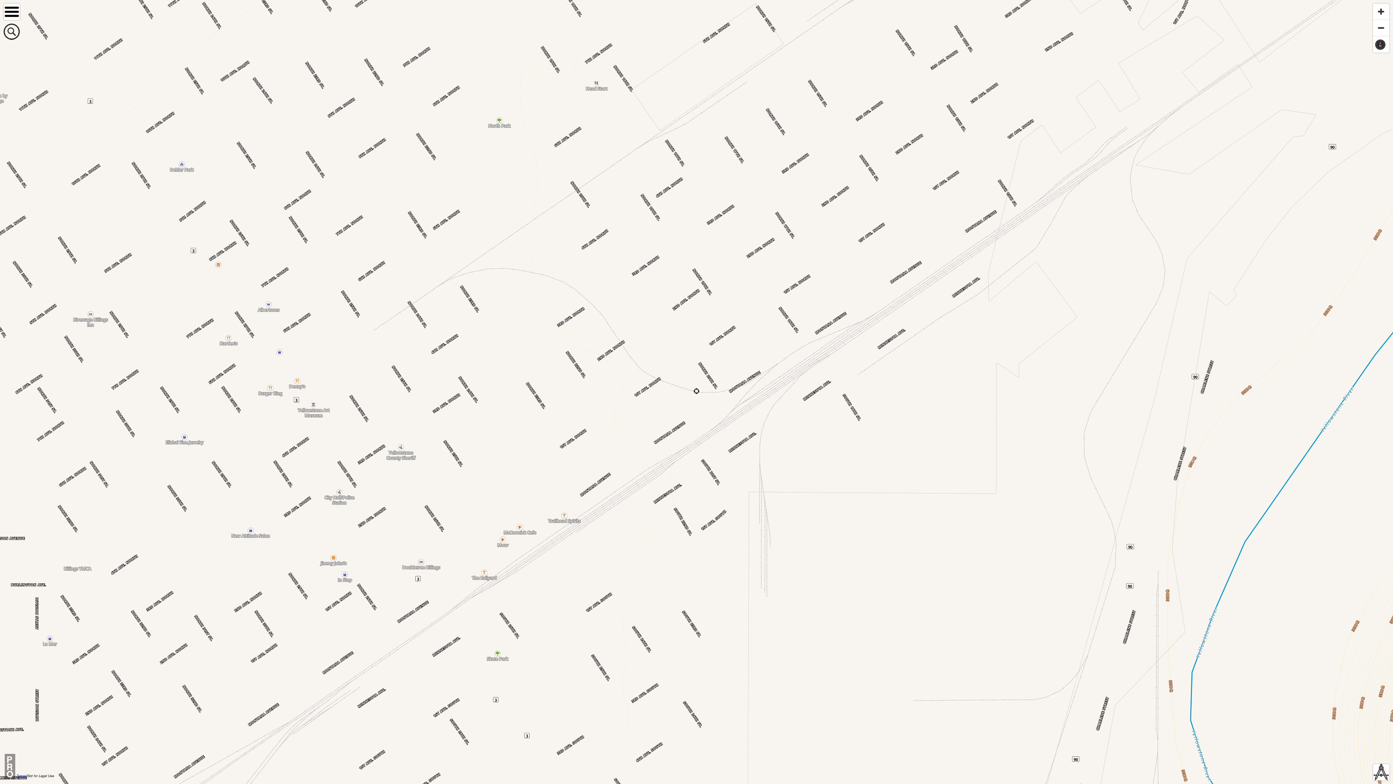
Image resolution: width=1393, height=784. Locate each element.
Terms (21, 775)
